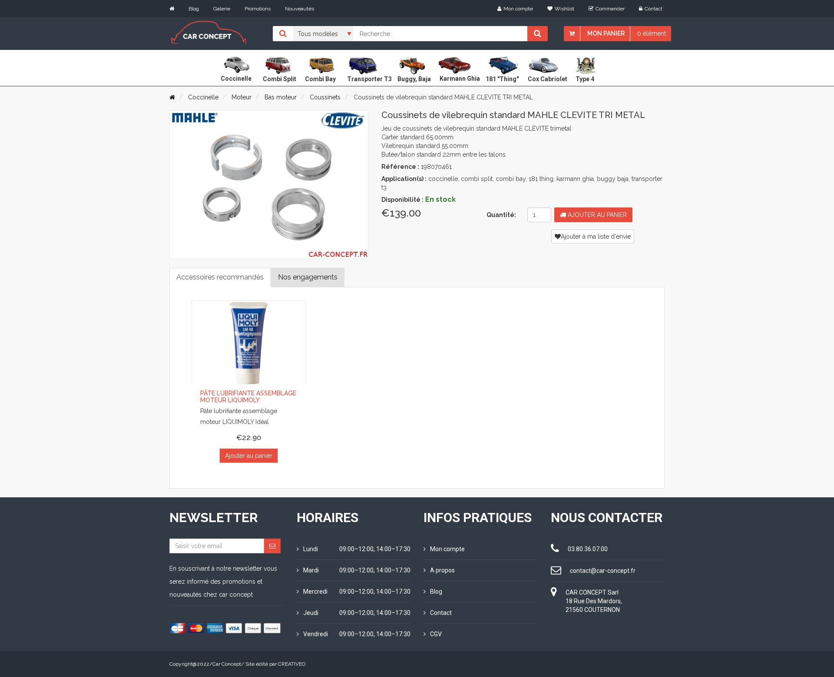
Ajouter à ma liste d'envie (596, 236)
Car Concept (226, 664)
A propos (442, 570)
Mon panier (606, 33)
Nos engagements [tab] (308, 277)
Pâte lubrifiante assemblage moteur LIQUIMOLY (248, 396)
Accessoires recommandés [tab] (220, 277)
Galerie (221, 9)
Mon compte (518, 9)
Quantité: (501, 214)
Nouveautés (299, 9)
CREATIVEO (291, 664)
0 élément (651, 33)
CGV (436, 634)
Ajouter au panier (596, 214)
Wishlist (564, 9)
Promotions (258, 9)
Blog (194, 9)
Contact (653, 9)
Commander (610, 9)
